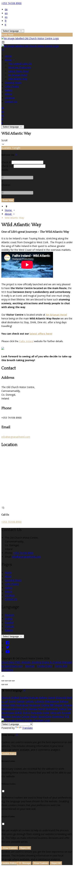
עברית (25, 709)
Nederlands (51, 709)
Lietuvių (29, 701)
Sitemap (29, 666)
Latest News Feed (18, 71)
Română (6, 716)
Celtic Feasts (12, 86)
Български (22, 705)
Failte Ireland (26, 341)
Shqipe (34, 716)
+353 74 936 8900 (11, 3)
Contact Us (11, 101)
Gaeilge (21, 701)
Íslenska (32, 709)
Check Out (7, 166)
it (5, 24)
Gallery (8, 90)
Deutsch (9, 615)
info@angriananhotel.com (15, 436)
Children (5, 185)
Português (36, 712)
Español (9, 622)
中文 (67, 716)
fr (6, 20)
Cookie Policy (44, 666)
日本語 (18, 712)
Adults (4, 169)
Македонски (52, 701)
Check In (6, 162)
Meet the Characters (19, 67)
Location (10, 97)
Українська (7, 712)
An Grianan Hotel (17, 75)
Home (8, 56)
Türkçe (62, 709)
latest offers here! (41, 333)
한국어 (26, 712)
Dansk (51, 697)
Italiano (9, 630)
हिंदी (52, 705)
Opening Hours (13, 82)
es (6, 17)
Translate (27, 727)
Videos (8, 94)
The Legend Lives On (20, 63)
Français (9, 626)
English (9, 618)
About (8, 59)
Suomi (12, 701)
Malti (13, 705)
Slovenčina (58, 716)
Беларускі (34, 705)
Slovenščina (44, 716)
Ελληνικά (61, 697)
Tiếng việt (55, 712)
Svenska (16, 716)
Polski (46, 712)
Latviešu (39, 701)
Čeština (45, 705)
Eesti (69, 697)
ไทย (69, 709)
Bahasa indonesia (11, 709)
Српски (25, 716)
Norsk (41, 709)
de (6, 9)
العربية (4, 701)
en (6, 13)
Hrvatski (67, 705)
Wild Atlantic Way (17, 78)
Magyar (58, 705)
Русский (66, 712)
